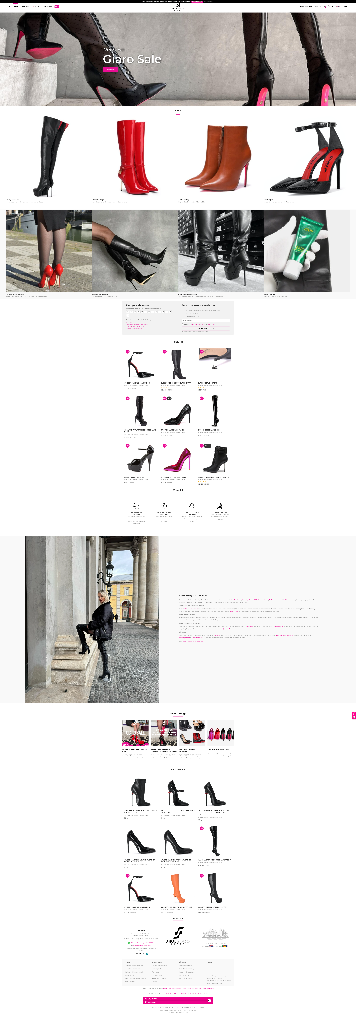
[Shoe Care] (307, 251)
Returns (154, 981)
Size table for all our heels (134, 323)
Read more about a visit (214, 983)
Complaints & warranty (186, 969)
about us (217, 635)
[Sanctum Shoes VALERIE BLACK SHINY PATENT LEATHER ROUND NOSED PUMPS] (141, 841)
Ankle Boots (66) (192, 201)
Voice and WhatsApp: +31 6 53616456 (142, 943)
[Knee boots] (135, 156)
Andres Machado (274, 600)
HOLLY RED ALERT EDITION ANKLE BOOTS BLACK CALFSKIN (140, 812)
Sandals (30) (279, 201)
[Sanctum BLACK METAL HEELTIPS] (215, 364)
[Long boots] (49, 156)
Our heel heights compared (134, 972)
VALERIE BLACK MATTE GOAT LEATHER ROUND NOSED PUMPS (176, 861)
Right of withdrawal (185, 965)
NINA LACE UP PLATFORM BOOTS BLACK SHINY (140, 431)
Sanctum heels (197, 638)
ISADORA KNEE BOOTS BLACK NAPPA (212, 907)
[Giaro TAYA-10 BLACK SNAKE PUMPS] (178, 411)
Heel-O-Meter (129, 975)
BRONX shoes (258, 600)
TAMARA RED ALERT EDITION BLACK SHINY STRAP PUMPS (178, 812)
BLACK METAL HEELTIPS (207, 383)
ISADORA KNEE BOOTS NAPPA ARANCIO (176, 907)
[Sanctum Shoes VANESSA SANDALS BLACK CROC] (141, 364)
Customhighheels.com (200, 993)
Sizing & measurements (132, 969)
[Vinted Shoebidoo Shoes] (147, 954)
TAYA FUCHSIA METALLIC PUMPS (173, 477)
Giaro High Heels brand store (196, 988)
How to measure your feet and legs (137, 325)
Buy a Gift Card (157, 975)
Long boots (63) (25, 201)
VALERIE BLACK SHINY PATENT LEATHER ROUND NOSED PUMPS (139, 861)
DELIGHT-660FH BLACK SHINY (135, 477)
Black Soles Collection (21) (201, 296)
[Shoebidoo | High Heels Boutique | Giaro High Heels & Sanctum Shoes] (178, 6)
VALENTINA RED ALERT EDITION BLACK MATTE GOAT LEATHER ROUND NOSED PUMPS (213, 813)
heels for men (279, 626)
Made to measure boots (134, 328)
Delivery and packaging (159, 965)
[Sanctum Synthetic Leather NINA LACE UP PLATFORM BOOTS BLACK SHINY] (141, 411)
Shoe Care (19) (275, 296)
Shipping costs (156, 969)
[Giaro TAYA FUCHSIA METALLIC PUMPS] (178, 458)
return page (234, 611)
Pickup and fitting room (160, 978)
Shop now (110, 69)
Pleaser (266, 600)
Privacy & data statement (187, 972)
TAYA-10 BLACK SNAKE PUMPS (172, 430)
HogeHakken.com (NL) (169, 993)
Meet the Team (130, 981)
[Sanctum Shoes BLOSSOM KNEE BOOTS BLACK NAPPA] (178, 364)
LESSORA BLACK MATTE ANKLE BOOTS (213, 477)
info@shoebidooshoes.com (229, 629)
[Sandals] (306, 156)
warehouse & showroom (190, 609)
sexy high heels (248, 626)
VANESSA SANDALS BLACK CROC (137, 383)
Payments (155, 972)
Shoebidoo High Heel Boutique (193, 596)
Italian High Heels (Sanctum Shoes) (174, 988)
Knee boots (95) (110, 201)
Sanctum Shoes (236, 600)
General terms (184, 975)
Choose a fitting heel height (135, 326)
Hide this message (197, 1)
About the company (185, 978)
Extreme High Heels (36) (26, 296)
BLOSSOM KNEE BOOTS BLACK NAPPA (176, 383)
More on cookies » (209, 1)
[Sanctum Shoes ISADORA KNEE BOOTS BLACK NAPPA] (215, 888)
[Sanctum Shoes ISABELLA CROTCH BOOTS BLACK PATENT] (215, 841)
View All (178, 490)
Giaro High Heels (247, 600)
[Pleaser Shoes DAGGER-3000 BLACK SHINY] (215, 411)
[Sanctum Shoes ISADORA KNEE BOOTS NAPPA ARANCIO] (178, 888)
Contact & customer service (134, 965)
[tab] (178, 769)
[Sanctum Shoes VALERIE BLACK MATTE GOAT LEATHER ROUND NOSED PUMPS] (178, 841)
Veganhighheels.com (185, 993)
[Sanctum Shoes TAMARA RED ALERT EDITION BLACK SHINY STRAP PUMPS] (178, 792)
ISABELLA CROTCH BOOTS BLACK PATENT (214, 860)
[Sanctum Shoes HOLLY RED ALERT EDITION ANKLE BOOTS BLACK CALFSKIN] (141, 792)
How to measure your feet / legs (135, 978)
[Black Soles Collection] (221, 251)
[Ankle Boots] (220, 156)
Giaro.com (210, 988)
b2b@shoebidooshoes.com (285, 635)
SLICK (285, 600)
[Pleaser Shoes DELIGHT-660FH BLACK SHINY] (141, 458)
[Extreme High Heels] (49, 251)
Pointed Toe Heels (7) (105, 296)
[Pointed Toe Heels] (135, 251)
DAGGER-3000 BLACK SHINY (209, 430)
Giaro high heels (184, 638)
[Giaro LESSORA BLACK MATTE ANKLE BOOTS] (215, 458)
